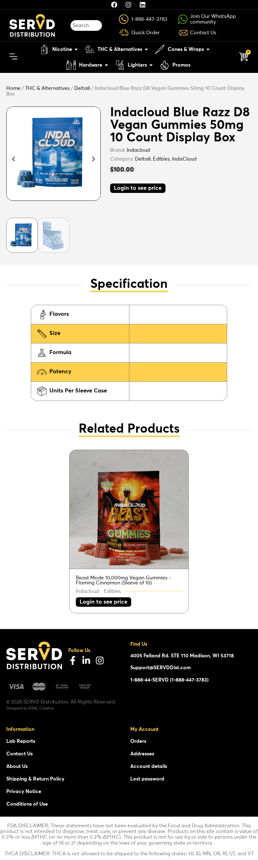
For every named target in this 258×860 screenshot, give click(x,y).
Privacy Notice (23, 791)
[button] (13, 159)
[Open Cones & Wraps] (207, 49)
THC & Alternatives (47, 88)
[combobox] (86, 25)
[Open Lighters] (151, 65)
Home (13, 88)
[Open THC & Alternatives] (146, 49)
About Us (17, 766)
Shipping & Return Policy (35, 778)
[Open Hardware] (106, 65)
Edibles (161, 159)
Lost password (147, 778)
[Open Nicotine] (76, 49)
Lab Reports (20, 741)
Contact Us (19, 753)
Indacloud (138, 150)
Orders (138, 741)
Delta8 (82, 88)
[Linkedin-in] (86, 660)
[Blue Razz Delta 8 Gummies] (53, 154)
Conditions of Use (27, 804)
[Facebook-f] (72, 660)
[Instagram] (99, 660)
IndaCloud (184, 159)
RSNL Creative (41, 708)
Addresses (142, 753)
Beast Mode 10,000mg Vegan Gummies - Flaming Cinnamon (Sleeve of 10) (123, 580)
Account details (148, 766)
